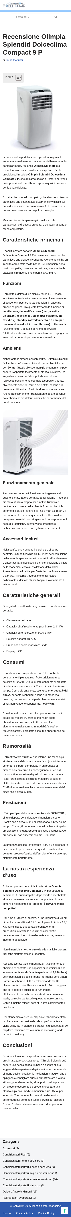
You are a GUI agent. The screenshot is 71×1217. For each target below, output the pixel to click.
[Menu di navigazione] (64, 5)
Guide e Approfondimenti (17, 1191)
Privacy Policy (24, 1213)
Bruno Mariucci (14, 60)
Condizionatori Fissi (14, 1154)
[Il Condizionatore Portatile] (14, 5)
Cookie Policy (46, 1213)
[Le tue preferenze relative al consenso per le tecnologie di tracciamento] (64, 1210)
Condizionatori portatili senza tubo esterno (27, 1179)
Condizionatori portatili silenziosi (21, 1185)
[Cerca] (56, 16)
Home (7, 1213)
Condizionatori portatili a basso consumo (27, 1166)
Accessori (9, 1148)
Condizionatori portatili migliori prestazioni (27, 1173)
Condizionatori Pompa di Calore (21, 1160)
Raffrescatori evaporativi (17, 1197)
